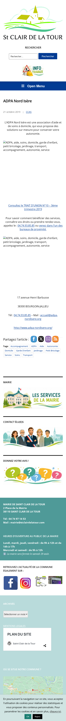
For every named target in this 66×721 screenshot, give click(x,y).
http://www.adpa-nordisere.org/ (33, 327)
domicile (9, 350)
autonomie (52, 346)
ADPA (34, 346)
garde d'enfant (23, 350)
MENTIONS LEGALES (14, 626)
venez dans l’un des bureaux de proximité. (41, 227)
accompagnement (19, 346)
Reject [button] (37, 716)
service (8, 355)
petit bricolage (52, 350)
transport (28, 355)
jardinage (38, 350)
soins (17, 355)
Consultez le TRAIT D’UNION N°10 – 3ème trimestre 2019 (33, 207)
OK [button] (27, 716)
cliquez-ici (55, 711)
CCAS (29, 111)
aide (42, 346)
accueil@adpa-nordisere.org (41, 317)
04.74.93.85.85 (26, 225)
